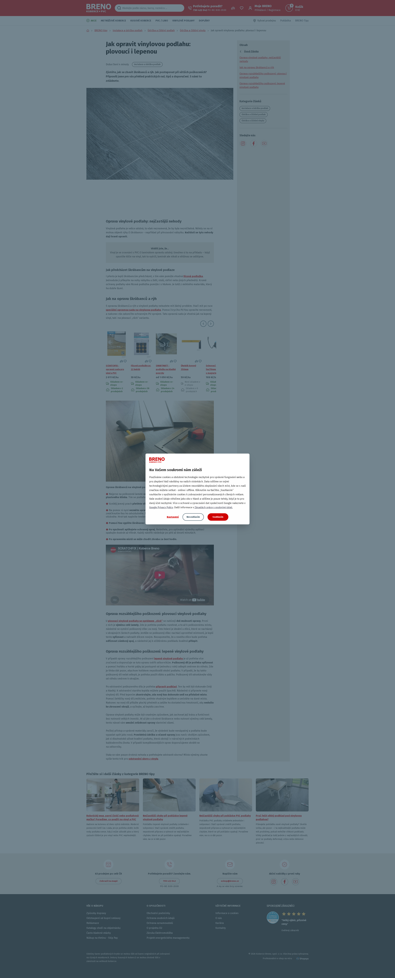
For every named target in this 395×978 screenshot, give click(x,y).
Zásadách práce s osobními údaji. (214, 507)
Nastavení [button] (173, 516)
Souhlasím (217, 517)
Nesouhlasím (193, 517)
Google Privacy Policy (161, 507)
